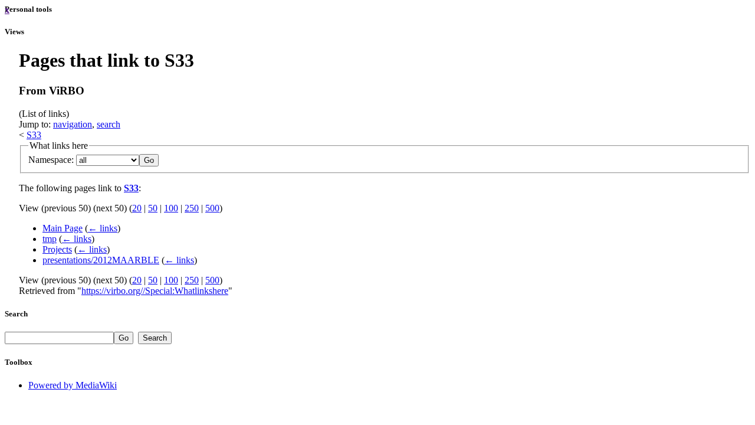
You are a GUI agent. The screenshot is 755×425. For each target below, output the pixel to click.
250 (192, 208)
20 (137, 208)
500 (212, 208)
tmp (49, 239)
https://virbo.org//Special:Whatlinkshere (154, 291)
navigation (72, 124)
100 (171, 208)
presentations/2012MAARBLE (100, 260)
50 (152, 208)
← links (102, 228)
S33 (34, 135)
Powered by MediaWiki (72, 385)
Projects (57, 249)
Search (16, 313)
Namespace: (51, 160)
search (108, 124)
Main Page (62, 228)
